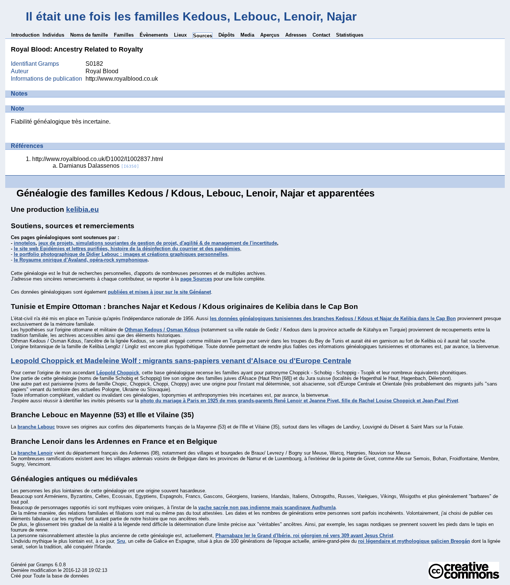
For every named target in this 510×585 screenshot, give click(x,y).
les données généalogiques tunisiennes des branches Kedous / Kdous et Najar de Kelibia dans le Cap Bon (333, 318)
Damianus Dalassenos (99, 165)
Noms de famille (89, 35)
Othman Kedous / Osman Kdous (162, 329)
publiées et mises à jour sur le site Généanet (159, 292)
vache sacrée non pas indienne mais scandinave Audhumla (267, 507)
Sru (121, 541)
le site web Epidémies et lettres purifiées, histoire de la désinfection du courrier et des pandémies (127, 248)
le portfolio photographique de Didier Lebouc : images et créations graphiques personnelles (120, 254)
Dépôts (226, 35)
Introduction (25, 35)
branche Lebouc (36, 427)
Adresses (296, 35)
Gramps (44, 564)
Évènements (154, 35)
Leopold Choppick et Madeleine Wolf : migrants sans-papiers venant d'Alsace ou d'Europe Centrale (181, 361)
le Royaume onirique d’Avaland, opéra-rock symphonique (80, 260)
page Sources (196, 279)
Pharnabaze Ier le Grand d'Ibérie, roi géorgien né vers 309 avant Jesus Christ (304, 535)
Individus (53, 35)
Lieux (180, 35)
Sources (202, 35)
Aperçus (269, 35)
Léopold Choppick (117, 372)
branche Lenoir (35, 453)
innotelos (24, 243)
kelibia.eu (82, 209)
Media (247, 35)
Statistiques (349, 35)
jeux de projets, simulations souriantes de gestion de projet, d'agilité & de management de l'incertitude (157, 243)
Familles (124, 35)
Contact (321, 35)
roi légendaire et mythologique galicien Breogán (414, 541)
